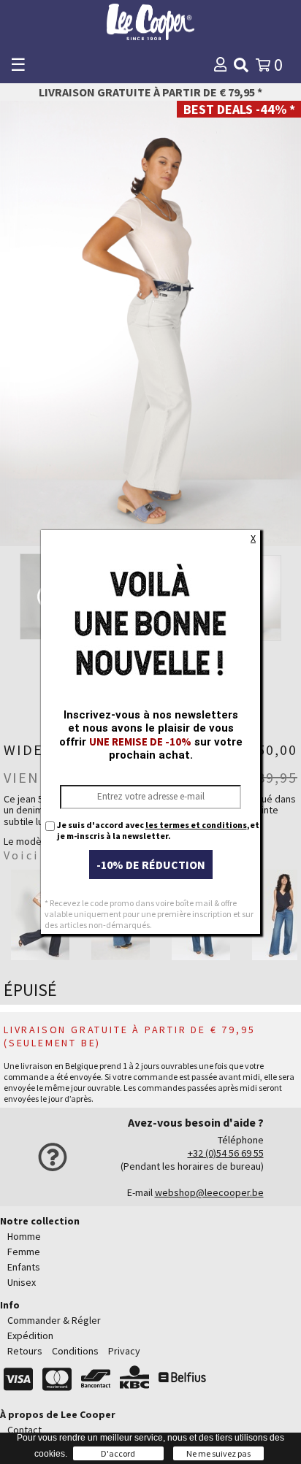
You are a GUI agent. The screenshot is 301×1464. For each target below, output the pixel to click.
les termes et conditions (196, 824)
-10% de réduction (150, 864)
